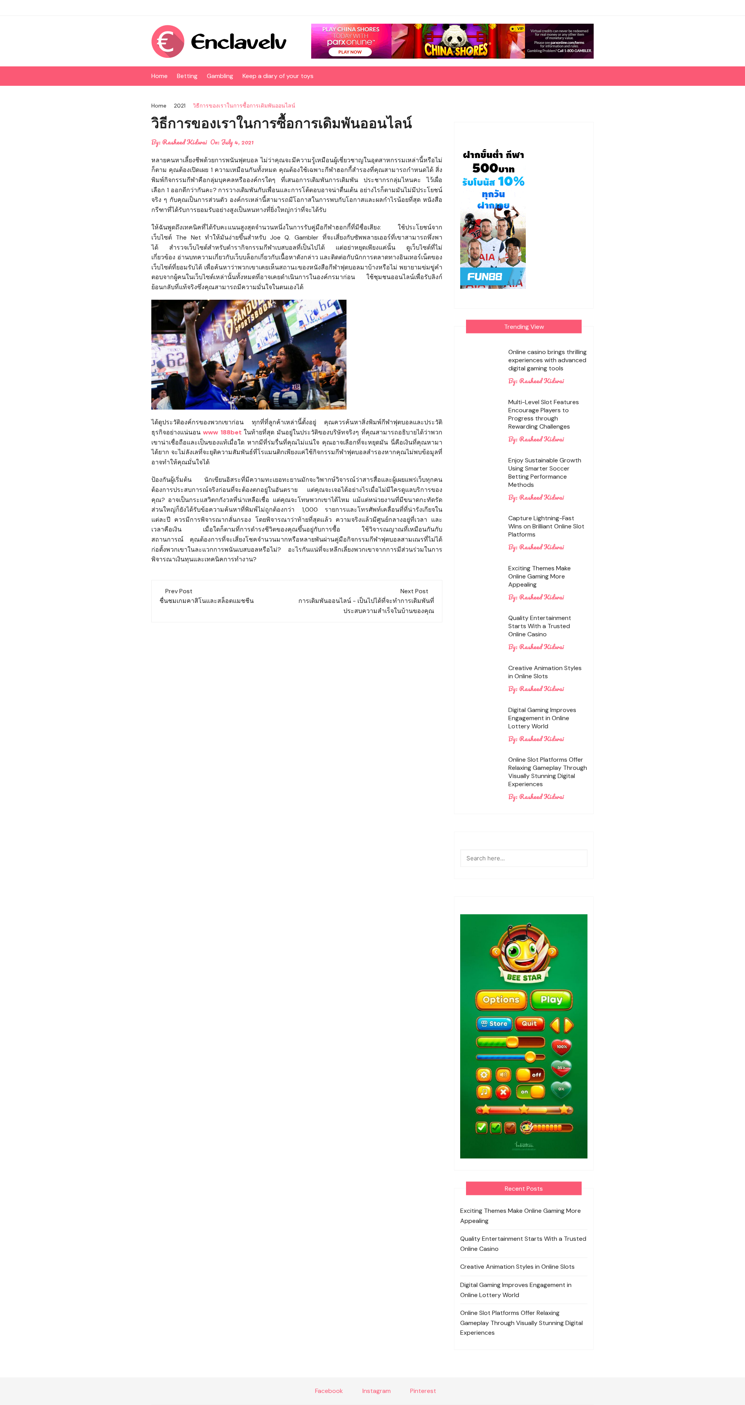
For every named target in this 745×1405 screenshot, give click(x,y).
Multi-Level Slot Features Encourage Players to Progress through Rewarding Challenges (543, 414)
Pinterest (422, 1391)
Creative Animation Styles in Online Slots (545, 672)
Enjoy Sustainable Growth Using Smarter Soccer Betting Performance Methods (544, 472)
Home (159, 76)
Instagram (376, 1391)
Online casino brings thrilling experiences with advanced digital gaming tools (547, 360)
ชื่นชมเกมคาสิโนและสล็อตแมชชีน (206, 601)
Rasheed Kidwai (184, 142)
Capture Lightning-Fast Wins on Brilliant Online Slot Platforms (546, 526)
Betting (187, 76)
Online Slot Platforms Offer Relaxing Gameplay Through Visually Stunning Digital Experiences (547, 771)
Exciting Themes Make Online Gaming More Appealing (539, 576)
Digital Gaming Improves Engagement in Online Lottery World (542, 718)
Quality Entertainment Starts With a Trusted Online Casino (539, 626)
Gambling (220, 76)
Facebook (328, 1391)
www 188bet (222, 432)
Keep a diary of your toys (278, 76)
